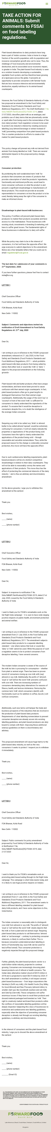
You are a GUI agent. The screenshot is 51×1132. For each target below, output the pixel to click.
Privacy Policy (43, 1104)
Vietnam (29, 1122)
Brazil (16, 1122)
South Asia (22, 1122)
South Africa (37, 1122)
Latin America (9, 1122)
